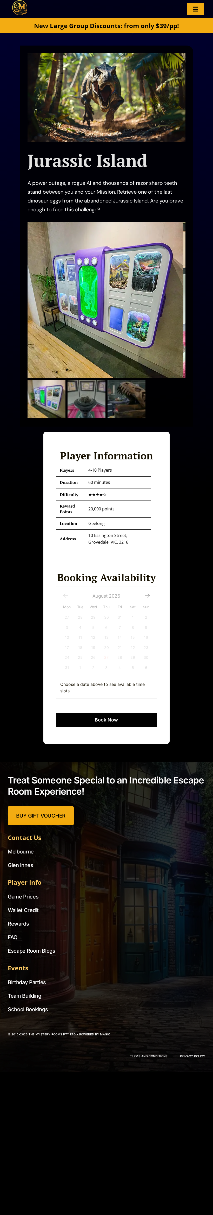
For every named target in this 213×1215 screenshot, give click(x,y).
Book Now (106, 688)
